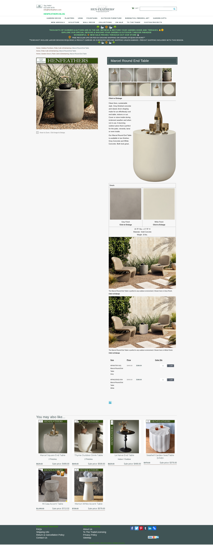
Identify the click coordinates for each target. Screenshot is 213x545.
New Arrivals (58, 22)
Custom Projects (153, 22)
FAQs (39, 529)
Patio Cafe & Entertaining (62, 48)
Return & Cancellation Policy (50, 535)
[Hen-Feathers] (39, 6)
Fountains (92, 18)
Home (38, 48)
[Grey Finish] (125, 219)
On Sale (119, 22)
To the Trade (133, 22)
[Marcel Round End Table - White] (115, 95)
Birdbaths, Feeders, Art (137, 18)
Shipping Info (42, 532)
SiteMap (87, 537)
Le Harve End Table (124, 455)
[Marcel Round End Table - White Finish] (142, 347)
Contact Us (41, 537)
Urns (80, 18)
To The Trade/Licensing (94, 532)
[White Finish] (159, 219)
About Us (87, 529)
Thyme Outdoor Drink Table (88, 455)
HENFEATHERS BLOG (54, 14)
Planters (69, 18)
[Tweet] (110, 403)
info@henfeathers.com (52, 10)
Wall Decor (89, 22)
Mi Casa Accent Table (52, 504)
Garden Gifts (159, 18)
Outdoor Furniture (111, 18)
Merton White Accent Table (88, 504)
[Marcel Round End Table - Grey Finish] (142, 288)
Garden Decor (54, 18)
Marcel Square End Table (52, 455)
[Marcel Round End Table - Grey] (114, 81)
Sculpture (73, 22)
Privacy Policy (90, 535)
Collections (105, 22)
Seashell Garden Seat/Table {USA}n (160, 456)
